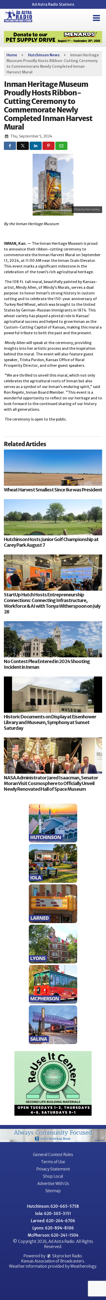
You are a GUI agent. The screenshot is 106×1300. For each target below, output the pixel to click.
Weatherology (83, 1266)
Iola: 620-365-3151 (53, 1213)
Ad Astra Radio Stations (53, 4)
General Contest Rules (53, 1154)
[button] (96, 18)
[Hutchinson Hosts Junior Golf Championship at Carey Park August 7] (53, 517)
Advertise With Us (53, 1183)
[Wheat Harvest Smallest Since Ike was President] (53, 468)
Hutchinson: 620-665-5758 (53, 1206)
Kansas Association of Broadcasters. (53, 1261)
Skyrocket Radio (66, 1255)
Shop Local (53, 1176)
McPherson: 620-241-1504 (53, 1235)
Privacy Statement (53, 1169)
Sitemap (53, 1190)
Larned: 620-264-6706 (53, 1220)
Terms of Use (53, 1161)
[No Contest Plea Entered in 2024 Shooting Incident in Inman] (53, 639)
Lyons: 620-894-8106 (53, 1228)
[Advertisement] (53, 37)
